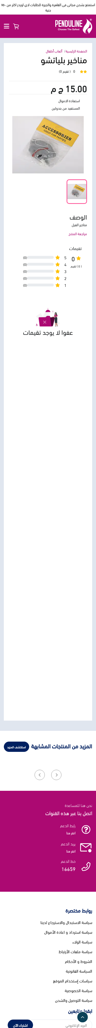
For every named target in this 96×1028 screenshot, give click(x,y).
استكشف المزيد (16, 747)
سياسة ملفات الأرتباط (75, 951)
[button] (56, 775)
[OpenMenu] (6, 26)
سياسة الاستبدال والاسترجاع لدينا (66, 922)
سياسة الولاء (82, 942)
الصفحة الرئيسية (76, 51)
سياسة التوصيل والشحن (73, 1000)
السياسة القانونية (79, 971)
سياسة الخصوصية (78, 990)
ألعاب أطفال (54, 51)
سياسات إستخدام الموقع (72, 981)
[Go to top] (82, 1017)
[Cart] (16, 26)
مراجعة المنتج (78, 233)
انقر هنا (71, 832)
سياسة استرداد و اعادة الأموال (68, 932)
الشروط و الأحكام (78, 961)
